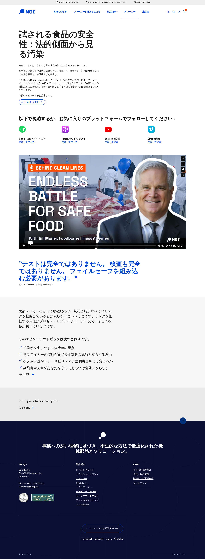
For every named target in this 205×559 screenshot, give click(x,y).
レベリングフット (85, 469)
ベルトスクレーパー (86, 491)
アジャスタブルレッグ (87, 500)
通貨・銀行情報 (141, 474)
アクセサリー (83, 504)
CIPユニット (82, 482)
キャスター (81, 478)
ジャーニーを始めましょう (87, 11)
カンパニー (130, 11)
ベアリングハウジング (87, 474)
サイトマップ (140, 482)
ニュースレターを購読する (100, 528)
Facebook (87, 538)
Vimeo (109, 538)
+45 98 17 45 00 (35, 483)
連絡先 (145, 11)
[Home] (27, 11)
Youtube (118, 538)
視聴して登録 (111, 142)
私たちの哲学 (60, 11)
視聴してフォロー (28, 142)
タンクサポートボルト (87, 495)
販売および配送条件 (143, 478)
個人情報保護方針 (142, 469)
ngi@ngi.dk (32, 486)
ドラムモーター (84, 487)
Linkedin (99, 538)
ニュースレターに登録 (29, 102)
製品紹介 (112, 11)
